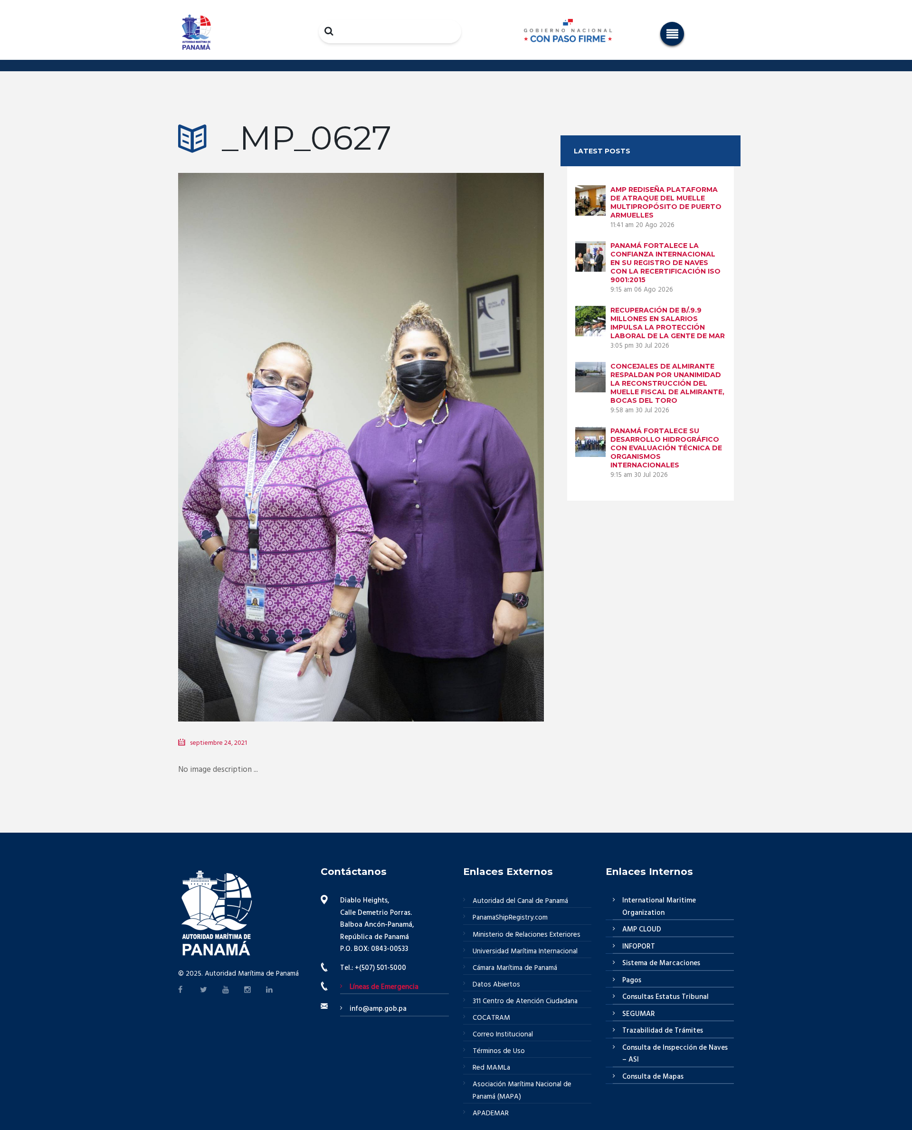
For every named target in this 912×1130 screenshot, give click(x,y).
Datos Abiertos (496, 984)
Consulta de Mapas (653, 1077)
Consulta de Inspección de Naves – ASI (675, 1054)
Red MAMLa (491, 1067)
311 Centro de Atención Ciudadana (525, 1001)
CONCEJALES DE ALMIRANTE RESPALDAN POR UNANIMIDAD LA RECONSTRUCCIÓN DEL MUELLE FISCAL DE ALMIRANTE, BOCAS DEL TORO (667, 383)
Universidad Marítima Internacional (525, 951)
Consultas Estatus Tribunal (665, 997)
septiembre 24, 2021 (218, 743)
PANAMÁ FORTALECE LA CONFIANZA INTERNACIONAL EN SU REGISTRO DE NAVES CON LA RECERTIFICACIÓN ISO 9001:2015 (665, 262)
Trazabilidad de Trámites (662, 1030)
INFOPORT (638, 946)
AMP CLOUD (641, 929)
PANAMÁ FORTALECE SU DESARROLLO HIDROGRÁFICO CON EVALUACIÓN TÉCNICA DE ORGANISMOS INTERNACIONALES (666, 448)
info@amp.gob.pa (378, 1009)
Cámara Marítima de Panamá (515, 968)
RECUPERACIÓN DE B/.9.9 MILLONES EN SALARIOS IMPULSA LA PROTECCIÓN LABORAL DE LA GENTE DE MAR (667, 323)
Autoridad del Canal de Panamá (520, 901)
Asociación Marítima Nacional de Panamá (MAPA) (522, 1090)
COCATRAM (491, 1018)
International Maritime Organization (659, 907)
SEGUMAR (638, 1014)
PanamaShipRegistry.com (510, 917)
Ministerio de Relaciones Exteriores (526, 934)
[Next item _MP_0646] (452, 432)
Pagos (631, 980)
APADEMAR (491, 1113)
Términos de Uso (499, 1051)
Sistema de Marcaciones (661, 963)
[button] (672, 34)
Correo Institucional (503, 1034)
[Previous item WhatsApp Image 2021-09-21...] (269, 432)
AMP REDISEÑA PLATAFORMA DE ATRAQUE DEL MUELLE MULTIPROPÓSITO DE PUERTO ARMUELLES (666, 202)
